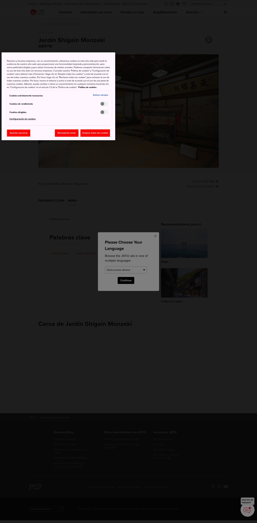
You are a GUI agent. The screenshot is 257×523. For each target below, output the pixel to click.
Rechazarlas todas (67, 133)
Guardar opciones (19, 133)
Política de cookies (87, 87)
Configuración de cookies (22, 119)
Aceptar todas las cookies (95, 133)
